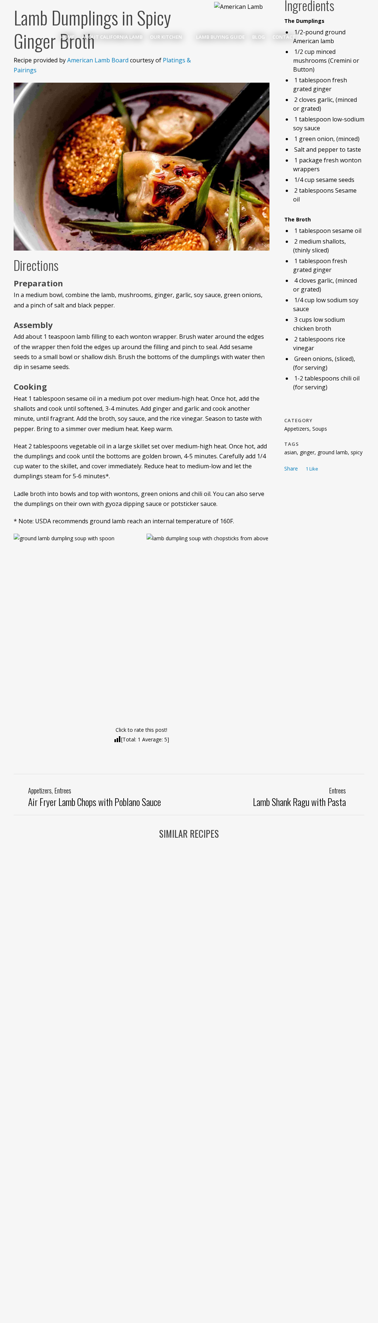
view (55, 879)
